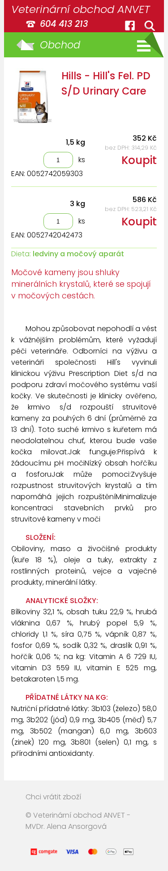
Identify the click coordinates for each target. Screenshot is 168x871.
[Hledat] (149, 25)
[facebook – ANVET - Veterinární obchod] (130, 25)
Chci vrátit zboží (53, 797)
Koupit (139, 160)
